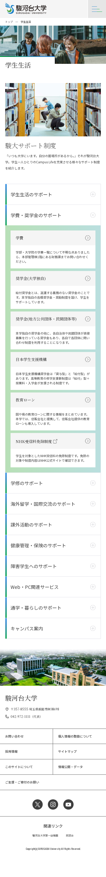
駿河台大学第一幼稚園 (45, 835)
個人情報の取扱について (75, 736)
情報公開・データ (70, 766)
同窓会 (70, 835)
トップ (9, 22)
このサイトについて (19, 766)
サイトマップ (67, 751)
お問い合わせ (14, 736)
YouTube (68, 804)
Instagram (53, 804)
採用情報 (11, 751)
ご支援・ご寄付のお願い (22, 782)
